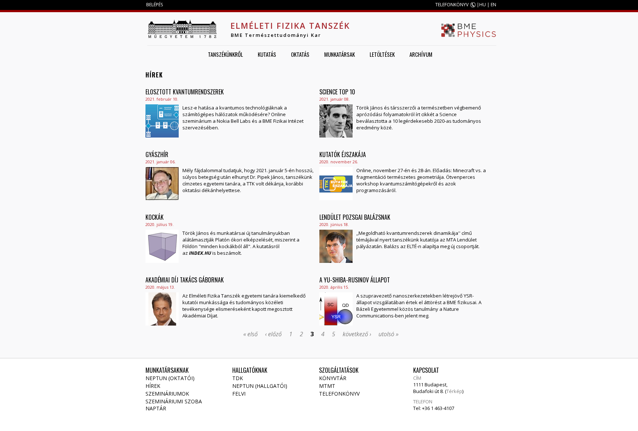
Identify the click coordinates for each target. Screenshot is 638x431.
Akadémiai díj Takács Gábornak (184, 279)
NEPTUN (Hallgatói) (259, 385)
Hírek (152, 385)
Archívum (420, 54)
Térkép (454, 391)
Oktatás (300, 54)
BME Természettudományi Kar (276, 35)
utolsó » (388, 334)
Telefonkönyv (339, 393)
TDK (237, 378)
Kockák (154, 217)
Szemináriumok (167, 393)
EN (493, 4)
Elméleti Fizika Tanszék (290, 25)
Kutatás (267, 54)
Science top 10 (337, 91)
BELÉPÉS (154, 4)
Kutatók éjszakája (342, 154)
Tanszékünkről (225, 54)
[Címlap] (182, 29)
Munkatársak (339, 54)
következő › (357, 334)
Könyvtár (332, 378)
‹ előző (273, 334)
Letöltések (382, 54)
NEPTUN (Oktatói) (170, 378)
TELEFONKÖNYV (452, 4)
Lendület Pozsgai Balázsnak (354, 217)
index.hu (200, 253)
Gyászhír (156, 154)
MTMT (327, 385)
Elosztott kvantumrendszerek (184, 91)
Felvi (239, 393)
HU (482, 4)
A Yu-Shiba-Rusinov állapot (354, 279)
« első (250, 334)
